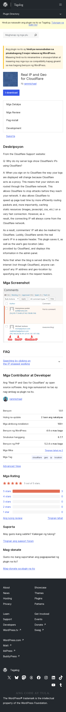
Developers (9, 624)
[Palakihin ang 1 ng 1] (58, 291)
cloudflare (37, 457)
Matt (7, 645)
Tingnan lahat (55, 518)
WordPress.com (13, 640)
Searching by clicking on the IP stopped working (17, 362)
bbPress (9, 650)
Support (7, 619)
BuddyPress (11, 656)
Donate (40, 624)
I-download (11, 92)
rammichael (30, 83)
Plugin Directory (11, 14)
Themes (39, 593)
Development (13, 128)
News (6, 593)
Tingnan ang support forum (18, 541)
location (58, 457)
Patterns (39, 603)
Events (38, 619)
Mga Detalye (13, 104)
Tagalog (14, 670)
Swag (39, 630)
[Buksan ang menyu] (61, 4)
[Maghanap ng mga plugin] (36, 35)
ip (51, 457)
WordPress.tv (12, 630)
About (6, 587)
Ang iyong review (12, 518)
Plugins (38, 598)
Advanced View (12, 466)
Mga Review (13, 112)
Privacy (7, 603)
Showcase (40, 587)
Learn (6, 613)
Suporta (10, 136)
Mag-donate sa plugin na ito (19, 568)
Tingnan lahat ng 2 (54, 450)
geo (46, 457)
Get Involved (42, 613)
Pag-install (12, 120)
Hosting (7, 598)
